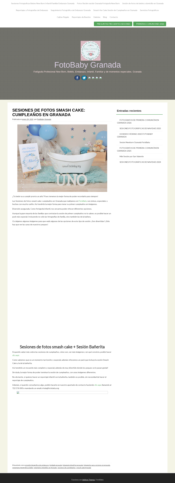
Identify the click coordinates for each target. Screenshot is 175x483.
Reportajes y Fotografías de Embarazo (32, 10)
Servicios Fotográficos (149, 10)
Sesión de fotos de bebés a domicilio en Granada (143, 3)
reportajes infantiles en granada (45, 468)
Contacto (114, 17)
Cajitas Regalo (63, 17)
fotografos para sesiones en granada (97, 465)
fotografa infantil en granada (73, 465)
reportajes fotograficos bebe (22, 468)
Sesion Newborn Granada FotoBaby (135, 142)
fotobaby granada (55, 465)
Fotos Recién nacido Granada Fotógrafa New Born (98, 3)
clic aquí (15, 355)
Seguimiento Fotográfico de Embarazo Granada (71, 10)
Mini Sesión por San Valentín (132, 156)
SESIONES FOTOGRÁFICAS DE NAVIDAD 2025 (140, 128)
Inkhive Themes (88, 480)
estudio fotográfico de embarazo (37, 465)
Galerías (96, 17)
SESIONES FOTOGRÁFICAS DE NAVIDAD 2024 (140, 162)
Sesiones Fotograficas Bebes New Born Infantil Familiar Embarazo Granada (42, 3)
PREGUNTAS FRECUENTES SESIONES (113, 24)
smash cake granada (83, 468)
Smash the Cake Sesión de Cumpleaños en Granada (115, 10)
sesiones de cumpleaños (66, 468)
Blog (105, 17)
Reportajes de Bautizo (81, 17)
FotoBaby (83, 201)
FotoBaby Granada (87, 64)
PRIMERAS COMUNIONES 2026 (150, 24)
